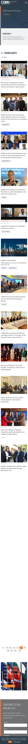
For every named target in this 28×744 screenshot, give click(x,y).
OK (10, 742)
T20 (3, 437)
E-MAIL (6, 722)
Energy (4, 267)
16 (14, 647)
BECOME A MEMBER (9, 686)
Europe (4, 197)
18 (21, 647)
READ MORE (6, 14)
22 (15, 650)
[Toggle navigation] (26, 2)
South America (5, 231)
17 (17, 647)
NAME (6, 729)
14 (7, 647)
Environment (5, 124)
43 (20, 650)
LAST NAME (6, 735)
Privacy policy (16, 742)
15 (10, 647)
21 (11, 650)
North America (5, 160)
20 (8, 650)
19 (24, 647)
